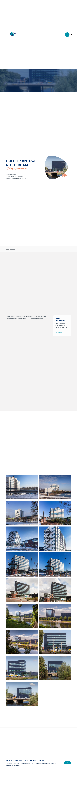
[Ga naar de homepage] (12, 34)
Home (7, 249)
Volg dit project (58, 332)
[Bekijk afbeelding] (22, 487)
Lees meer (18, 765)
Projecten (12, 249)
